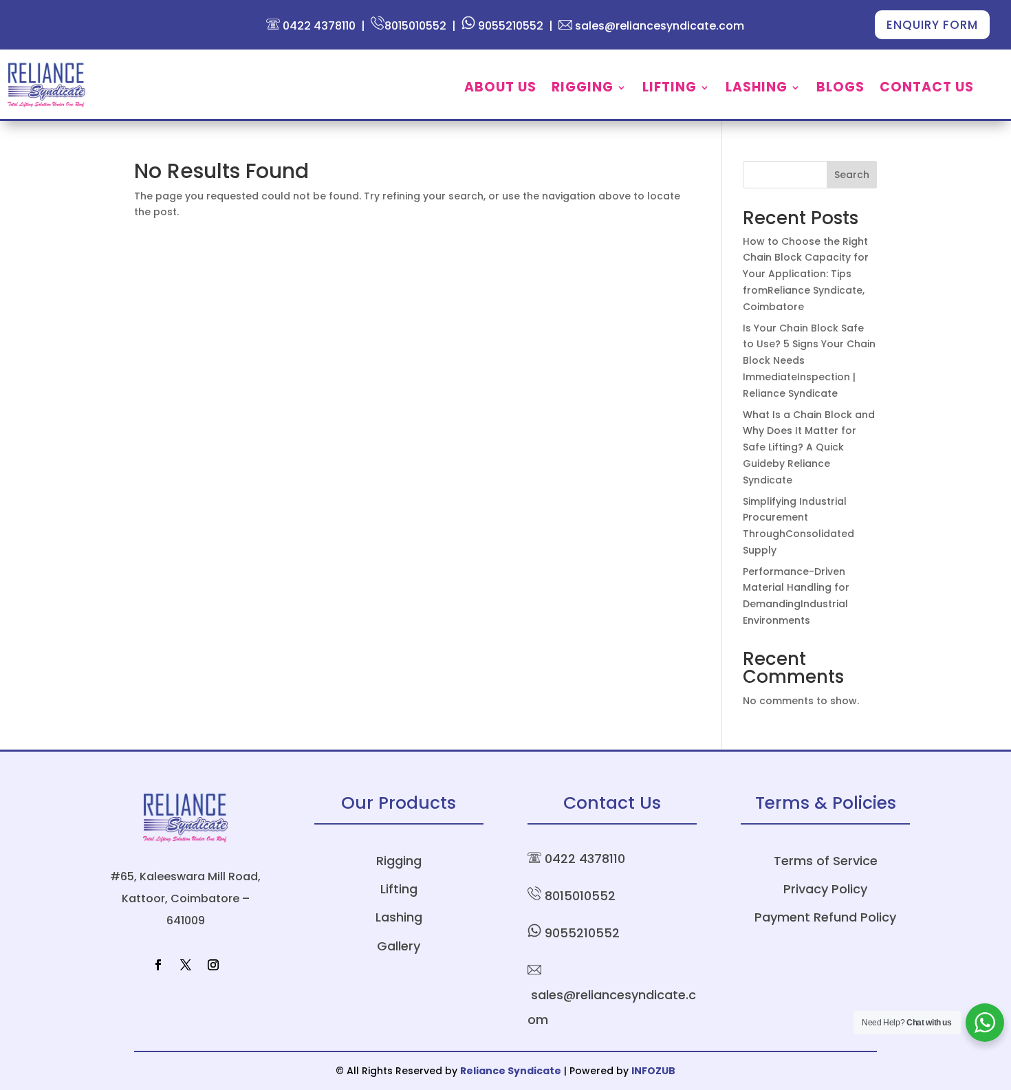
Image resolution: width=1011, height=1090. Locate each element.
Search (851, 175)
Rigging (582, 89)
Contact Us (927, 89)
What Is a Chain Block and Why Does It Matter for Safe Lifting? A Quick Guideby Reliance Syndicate (809, 447)
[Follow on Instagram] (213, 965)
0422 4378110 (318, 26)
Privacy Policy (825, 888)
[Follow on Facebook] (158, 965)
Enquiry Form (932, 25)
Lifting (669, 89)
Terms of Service (826, 860)
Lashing (756, 89)
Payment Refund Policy (825, 917)
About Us (500, 89)
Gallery (398, 946)
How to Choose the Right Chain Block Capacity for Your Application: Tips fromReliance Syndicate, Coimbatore (806, 274)
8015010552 (415, 26)
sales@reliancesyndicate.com (658, 26)
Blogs (840, 89)
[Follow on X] (186, 965)
